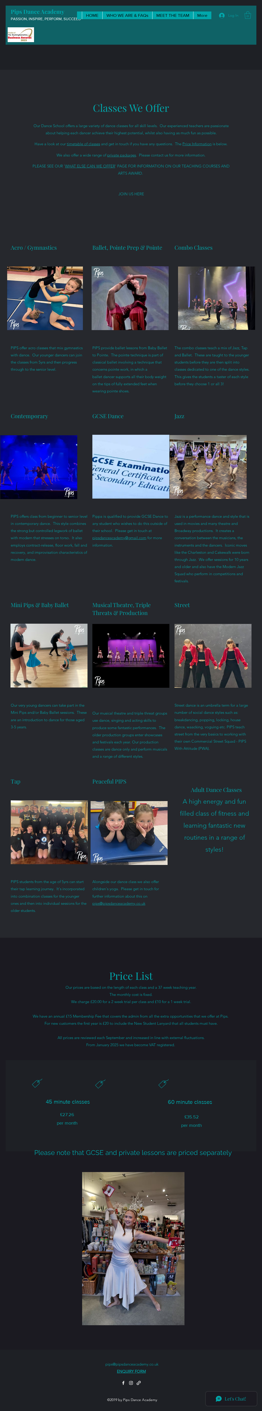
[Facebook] (123, 1382)
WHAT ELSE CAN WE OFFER (90, 166)
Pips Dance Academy (37, 11)
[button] (248, 15)
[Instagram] (131, 1382)
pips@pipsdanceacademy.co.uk (118, 903)
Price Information (197, 143)
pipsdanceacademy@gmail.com (119, 537)
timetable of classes (83, 143)
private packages (121, 155)
